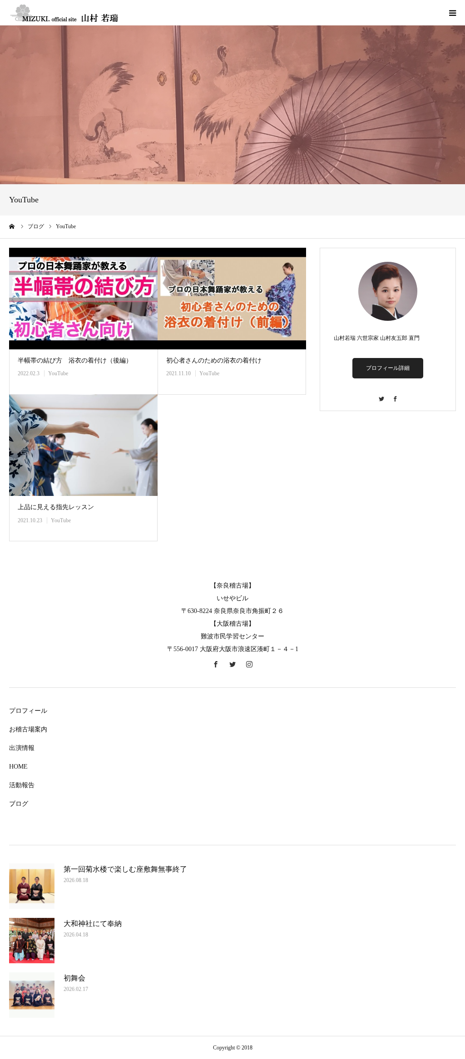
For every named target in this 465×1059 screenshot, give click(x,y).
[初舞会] (31, 995)
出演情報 (22, 748)
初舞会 (74, 978)
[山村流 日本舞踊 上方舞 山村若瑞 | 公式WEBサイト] (63, 13)
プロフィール (28, 710)
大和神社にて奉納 (93, 923)
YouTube (58, 373)
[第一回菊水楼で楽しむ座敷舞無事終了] (31, 886)
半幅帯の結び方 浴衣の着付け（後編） (75, 360)
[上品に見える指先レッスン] (83, 445)
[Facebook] (394, 394)
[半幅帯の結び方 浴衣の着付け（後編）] (83, 298)
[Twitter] (381, 394)
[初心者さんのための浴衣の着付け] (232, 298)
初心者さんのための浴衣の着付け (214, 360)
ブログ (18, 803)
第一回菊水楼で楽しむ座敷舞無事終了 (125, 869)
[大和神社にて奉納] (31, 940)
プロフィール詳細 (388, 368)
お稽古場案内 (28, 729)
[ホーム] (12, 226)
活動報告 (22, 785)
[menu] (452, 12)
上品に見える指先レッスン (56, 507)
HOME (18, 766)
